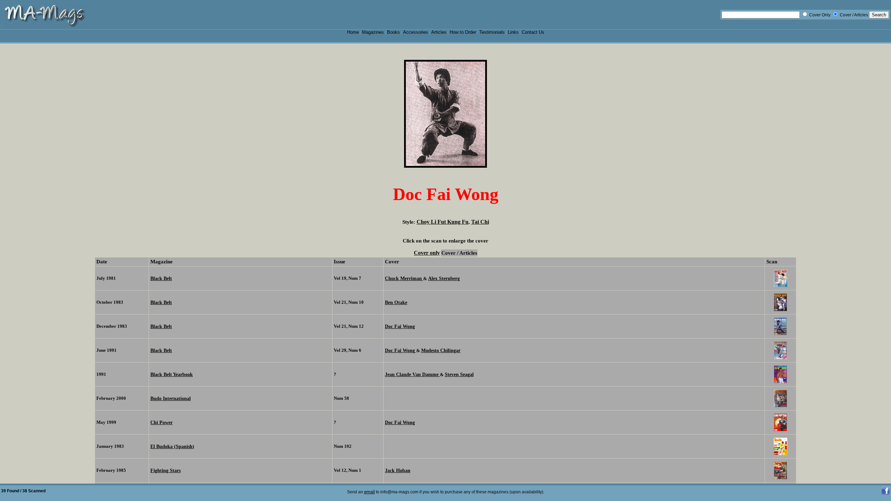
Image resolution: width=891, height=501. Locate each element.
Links (513, 32)
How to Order (463, 32)
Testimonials (492, 32)
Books (393, 32)
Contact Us (533, 32)
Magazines (373, 32)
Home (353, 32)
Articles (439, 32)
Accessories (415, 32)
